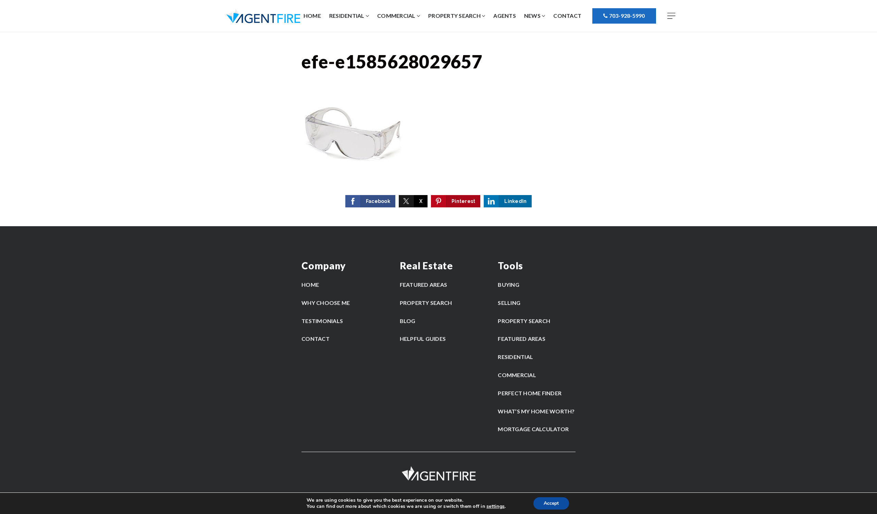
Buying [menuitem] (508, 284)
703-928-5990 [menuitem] (626, 15)
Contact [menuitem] (567, 15)
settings (495, 506)
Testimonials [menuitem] (322, 321)
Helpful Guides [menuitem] (423, 338)
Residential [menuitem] (347, 15)
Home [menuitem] (312, 15)
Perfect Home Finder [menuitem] (529, 393)
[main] (438, 129)
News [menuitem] (533, 15)
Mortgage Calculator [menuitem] (533, 429)
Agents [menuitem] (504, 15)
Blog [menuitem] (408, 321)
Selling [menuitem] (509, 302)
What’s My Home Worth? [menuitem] (536, 411)
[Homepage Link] (263, 15)
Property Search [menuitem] (455, 15)
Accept (551, 503)
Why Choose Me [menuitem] (325, 302)
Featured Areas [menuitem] (423, 284)
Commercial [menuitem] (397, 15)
